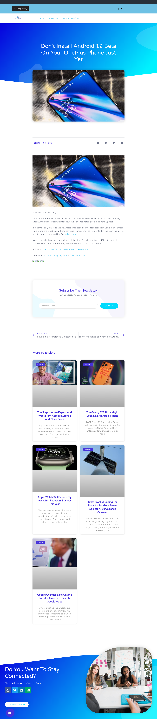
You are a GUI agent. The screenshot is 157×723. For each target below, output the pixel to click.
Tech (64, 255)
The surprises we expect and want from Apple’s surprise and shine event (61, 8)
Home (41, 18)
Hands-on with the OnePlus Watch (60, 249)
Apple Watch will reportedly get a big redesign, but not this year (54, 501)
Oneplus (57, 255)
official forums (72, 234)
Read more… (84, 249)
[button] (10, 713)
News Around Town (71, 18)
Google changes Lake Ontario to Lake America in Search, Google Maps (54, 598)
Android (48, 255)
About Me (53, 18)
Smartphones (78, 255)
